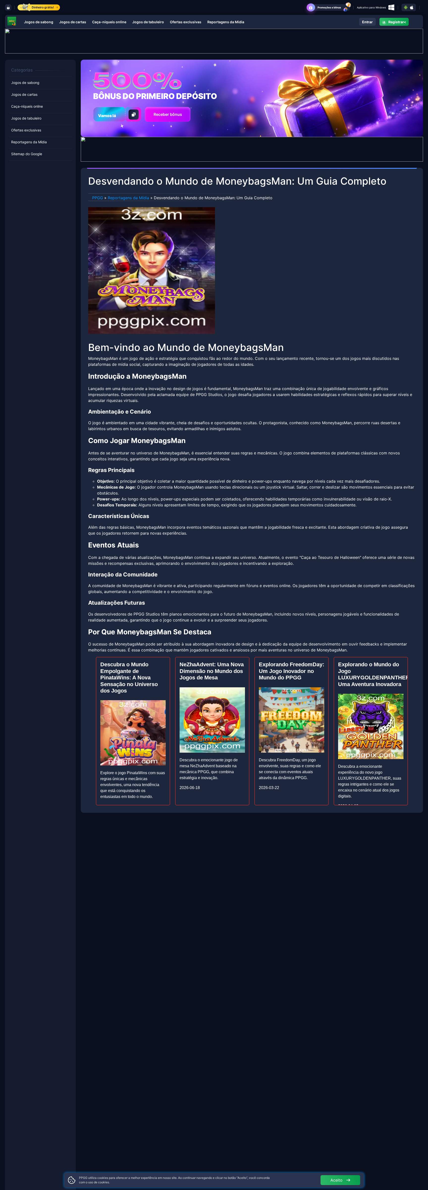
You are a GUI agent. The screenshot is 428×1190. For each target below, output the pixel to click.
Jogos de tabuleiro (148, 22)
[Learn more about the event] (214, 40)
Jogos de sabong (38, 22)
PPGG (97, 197)
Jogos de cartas (72, 22)
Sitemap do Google (26, 154)
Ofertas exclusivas (185, 22)
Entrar (367, 22)
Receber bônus (168, 114)
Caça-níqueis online (109, 22)
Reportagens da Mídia (225, 22)
